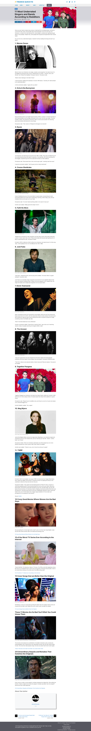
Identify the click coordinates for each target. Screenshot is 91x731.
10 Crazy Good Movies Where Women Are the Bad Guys (27, 534)
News (49, 5)
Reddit (20, 496)
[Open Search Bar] (75, 5)
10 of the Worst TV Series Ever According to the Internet (27, 572)
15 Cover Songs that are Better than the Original (26, 609)
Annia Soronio (18, 19)
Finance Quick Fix (25, 2)
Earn (21, 5)
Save (34, 5)
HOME (16, 5)
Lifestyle (41, 5)
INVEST (28, 5)
